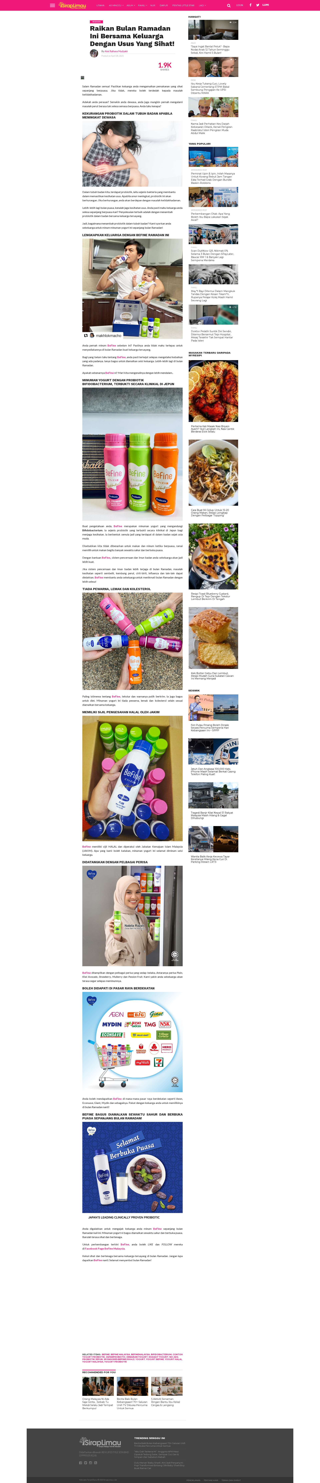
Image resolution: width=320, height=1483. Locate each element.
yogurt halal (173, 1359)
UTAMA (100, 5)
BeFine (142, 235)
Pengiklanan (193, 1480)
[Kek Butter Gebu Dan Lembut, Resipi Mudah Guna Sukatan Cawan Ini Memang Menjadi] (213, 668)
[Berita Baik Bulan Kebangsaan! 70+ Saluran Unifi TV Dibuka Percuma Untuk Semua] (132, 1394)
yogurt (140, 1359)
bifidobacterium (161, 1354)
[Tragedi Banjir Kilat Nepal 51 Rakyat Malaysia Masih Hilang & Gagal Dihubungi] (213, 807)
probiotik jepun (92, 1359)
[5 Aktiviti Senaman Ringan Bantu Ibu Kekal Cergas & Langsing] (167, 1394)
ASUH (130, 5)
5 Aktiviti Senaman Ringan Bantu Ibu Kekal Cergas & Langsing (165, 1402)
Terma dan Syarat (231, 1480)
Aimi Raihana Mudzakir (116, 51)
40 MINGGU (115, 5)
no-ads (173, 1357)
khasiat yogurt (158, 1357)
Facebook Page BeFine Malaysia (105, 1248)
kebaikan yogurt (137, 1357)
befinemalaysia (140, 1354)
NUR (152, 5)
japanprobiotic (116, 1357)
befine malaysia (120, 1354)
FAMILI (141, 5)
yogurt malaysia (92, 1362)
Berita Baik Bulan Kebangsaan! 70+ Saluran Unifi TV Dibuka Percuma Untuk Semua (132, 1404)
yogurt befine (155, 1359)
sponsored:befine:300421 (119, 1359)
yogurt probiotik (115, 1362)
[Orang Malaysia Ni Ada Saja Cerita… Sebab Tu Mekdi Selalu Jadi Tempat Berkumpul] (98, 1394)
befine (106, 1354)
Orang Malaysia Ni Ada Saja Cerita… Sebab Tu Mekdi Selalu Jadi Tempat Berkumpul (97, 1404)
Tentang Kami (211, 1480)
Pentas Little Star (183, 5)
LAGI (201, 5)
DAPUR (164, 5)
